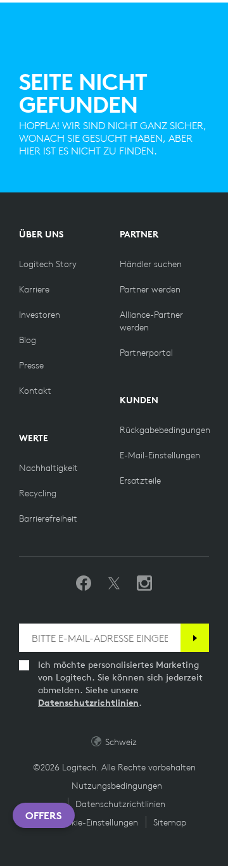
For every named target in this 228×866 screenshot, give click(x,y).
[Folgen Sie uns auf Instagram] (144, 583)
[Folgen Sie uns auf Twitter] (114, 583)
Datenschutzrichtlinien (88, 702)
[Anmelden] (194, 638)
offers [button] (43, 815)
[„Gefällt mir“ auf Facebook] (83, 583)
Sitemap (169, 822)
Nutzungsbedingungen (117, 785)
